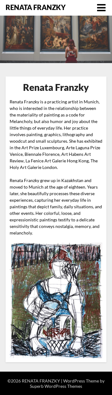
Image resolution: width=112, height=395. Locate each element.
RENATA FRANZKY (36, 7)
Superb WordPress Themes (56, 386)
